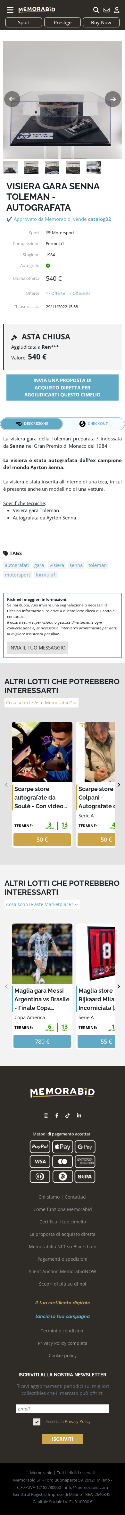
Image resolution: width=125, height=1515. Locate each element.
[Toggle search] (96, 10)
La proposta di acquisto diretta (62, 1234)
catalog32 (99, 219)
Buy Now (101, 22)
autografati (17, 565)
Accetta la (68, 1421)
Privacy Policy (78, 1421)
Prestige (62, 22)
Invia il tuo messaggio (37, 647)
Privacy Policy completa (63, 1343)
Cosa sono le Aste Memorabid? (39, 703)
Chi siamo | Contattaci (62, 1197)
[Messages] (106, 10)
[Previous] (6, 785)
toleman (97, 565)
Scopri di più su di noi (62, 1284)
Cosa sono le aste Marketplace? (40, 904)
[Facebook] (56, 1115)
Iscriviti (62, 1439)
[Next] (118, 785)
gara (39, 565)
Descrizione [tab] (36, 423)
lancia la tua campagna (63, 1316)
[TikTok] (67, 1115)
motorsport (17, 574)
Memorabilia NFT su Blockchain (62, 1246)
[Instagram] (46, 1115)
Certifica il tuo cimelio (62, 1222)
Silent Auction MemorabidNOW (62, 1271)
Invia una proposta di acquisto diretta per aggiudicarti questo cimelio (62, 387)
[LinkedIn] (79, 1115)
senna (76, 565)
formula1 (46, 574)
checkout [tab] (98, 423)
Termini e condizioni (63, 1331)
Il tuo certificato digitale (62, 1303)
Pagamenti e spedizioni (63, 1259)
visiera (57, 565)
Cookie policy (63, 1355)
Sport (24, 22)
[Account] (117, 10)
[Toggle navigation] (10, 10)
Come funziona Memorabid (62, 1209)
